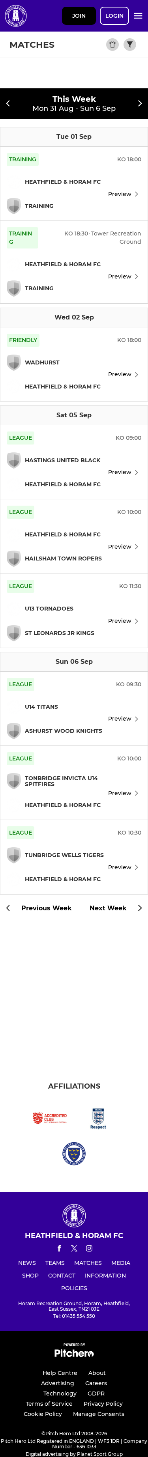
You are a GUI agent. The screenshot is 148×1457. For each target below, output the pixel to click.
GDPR (96, 1393)
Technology (60, 1393)
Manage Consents (98, 1414)
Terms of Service (49, 1403)
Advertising (57, 1383)
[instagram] (89, 1249)
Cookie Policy (43, 1414)
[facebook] (59, 1249)
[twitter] (74, 1249)
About (97, 1373)
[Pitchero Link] (74, 1355)
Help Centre (60, 1373)
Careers (96, 1383)
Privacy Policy (103, 1403)
